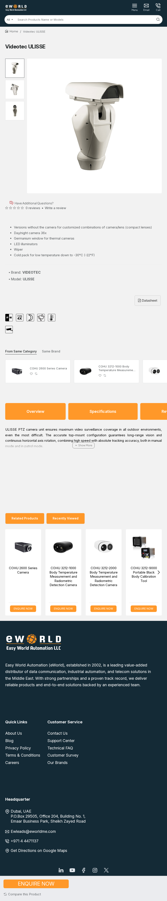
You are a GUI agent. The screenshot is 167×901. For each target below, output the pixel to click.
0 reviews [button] (33, 208)
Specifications (103, 411)
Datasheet (149, 300)
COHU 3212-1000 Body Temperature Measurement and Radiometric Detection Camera (117, 368)
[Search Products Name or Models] (158, 19)
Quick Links (16, 722)
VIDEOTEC (31, 272)
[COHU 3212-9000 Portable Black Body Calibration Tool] (144, 547)
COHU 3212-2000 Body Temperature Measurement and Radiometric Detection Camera (104, 576)
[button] (22, 894)
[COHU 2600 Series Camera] (17, 371)
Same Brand (51, 351)
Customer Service (64, 722)
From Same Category (21, 351)
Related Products (25, 518)
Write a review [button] (55, 208)
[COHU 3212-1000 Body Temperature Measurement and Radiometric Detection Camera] (85, 371)
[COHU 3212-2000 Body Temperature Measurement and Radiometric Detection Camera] (154, 371)
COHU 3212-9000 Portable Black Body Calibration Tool (144, 574)
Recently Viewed (65, 518)
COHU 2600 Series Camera (48, 368)
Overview (35, 411)
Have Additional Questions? (34, 203)
